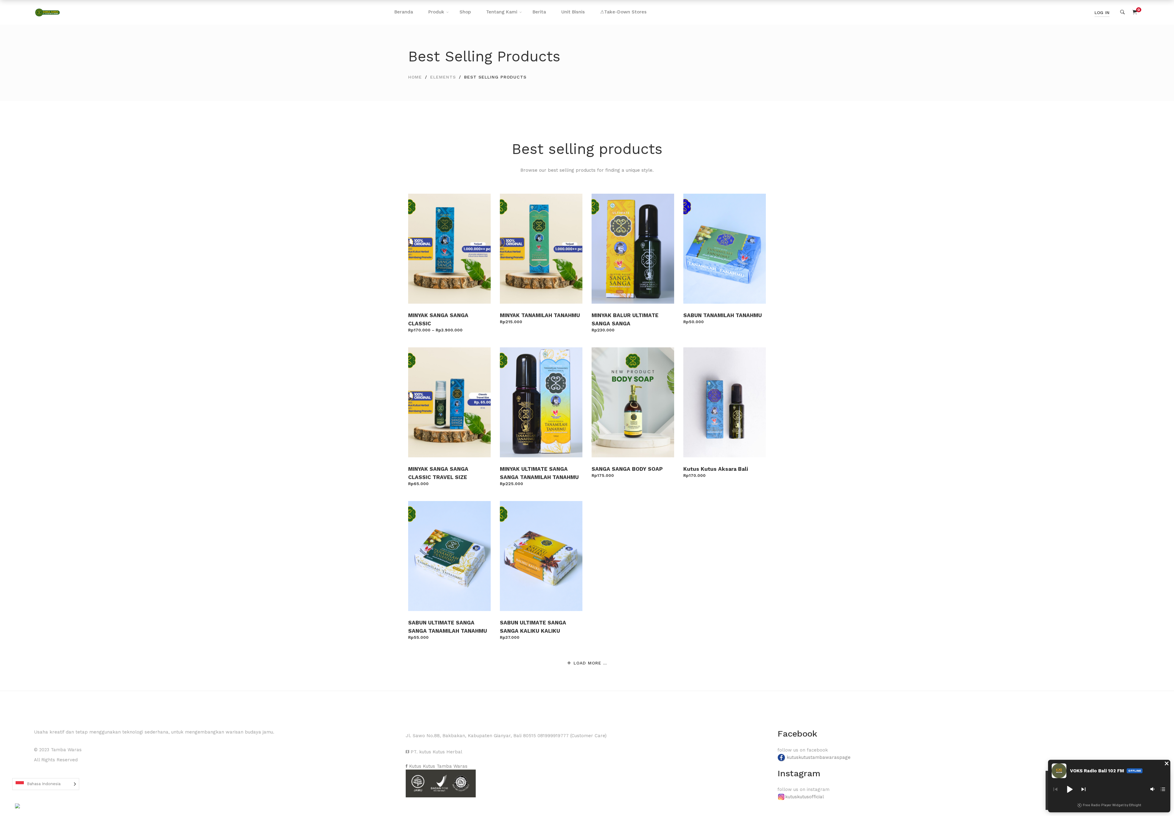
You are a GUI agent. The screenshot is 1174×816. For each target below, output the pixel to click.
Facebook (797, 734)
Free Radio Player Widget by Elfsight (1112, 805)
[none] (45, 784)
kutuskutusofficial (804, 797)
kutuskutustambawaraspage (819, 757)
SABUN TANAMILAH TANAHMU (722, 315)
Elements (443, 77)
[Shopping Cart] (1134, 12)
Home (415, 77)
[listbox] (45, 784)
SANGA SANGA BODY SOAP (627, 469)
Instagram (798, 773)
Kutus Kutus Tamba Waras (437, 766)
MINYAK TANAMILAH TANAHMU (540, 315)
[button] (1166, 763)
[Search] (1122, 12)
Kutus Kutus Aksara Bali (715, 469)
